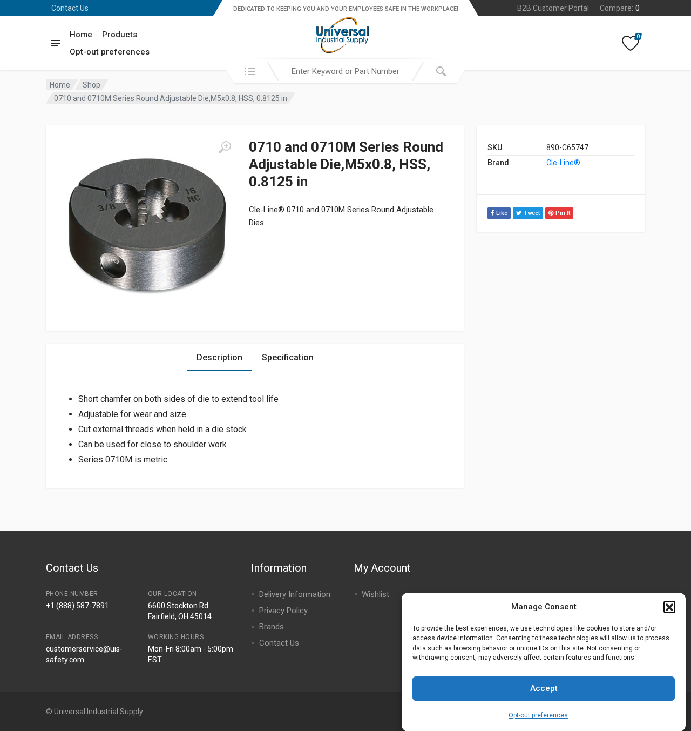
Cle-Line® (563, 162)
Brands (271, 627)
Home (81, 34)
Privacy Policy (283, 610)
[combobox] (345, 71)
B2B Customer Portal (553, 8)
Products (119, 34)
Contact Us (70, 8)
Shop (91, 85)
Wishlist (375, 594)
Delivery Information (294, 594)
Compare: (620, 8)
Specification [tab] (288, 357)
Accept (544, 688)
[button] (669, 606)
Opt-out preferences (538, 715)
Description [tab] (219, 357)
